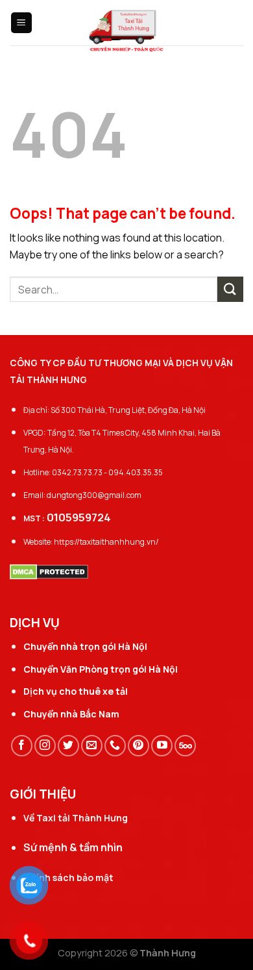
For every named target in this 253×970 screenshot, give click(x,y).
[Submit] (230, 289)
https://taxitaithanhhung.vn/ (106, 541)
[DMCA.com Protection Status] (49, 571)
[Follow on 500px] (185, 745)
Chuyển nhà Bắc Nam (71, 714)
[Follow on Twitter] (68, 745)
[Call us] (115, 745)
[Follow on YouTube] (162, 745)
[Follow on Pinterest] (138, 745)
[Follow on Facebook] (21, 745)
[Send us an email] (91, 745)
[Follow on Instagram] (45, 745)
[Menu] (21, 23)
